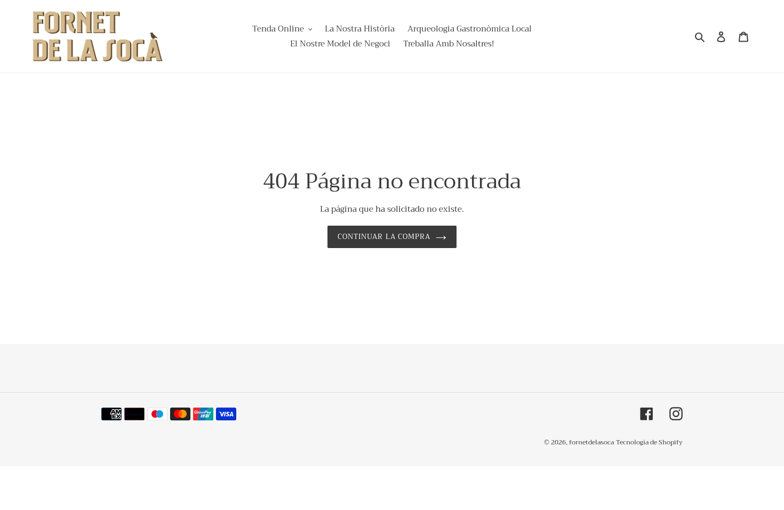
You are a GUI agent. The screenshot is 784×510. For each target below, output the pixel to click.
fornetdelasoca (591, 442)
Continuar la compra (384, 236)
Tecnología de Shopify (649, 442)
